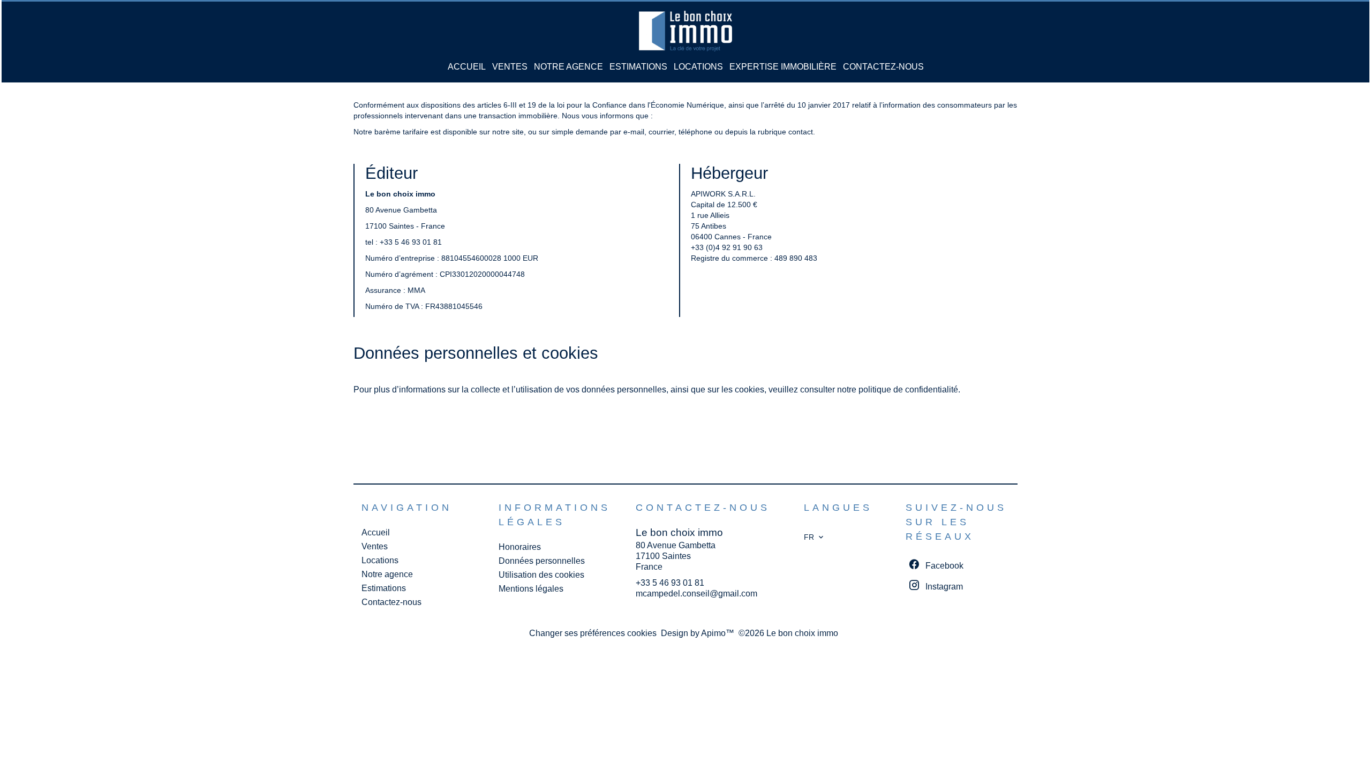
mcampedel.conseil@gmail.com (696, 593)
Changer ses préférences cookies (593, 633)
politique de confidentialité (908, 389)
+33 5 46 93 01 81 (411, 242)
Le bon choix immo (679, 532)
